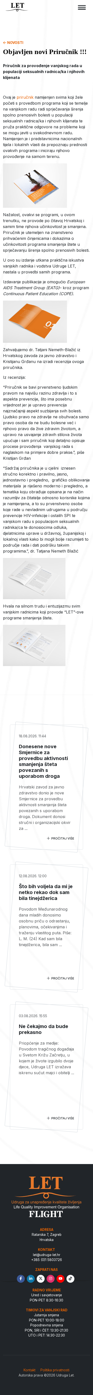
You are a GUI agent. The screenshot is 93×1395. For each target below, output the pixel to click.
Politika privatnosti (54, 1370)
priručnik (25, 97)
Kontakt (29, 1370)
